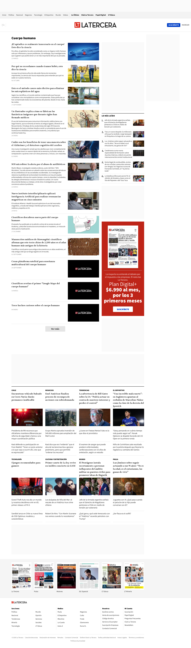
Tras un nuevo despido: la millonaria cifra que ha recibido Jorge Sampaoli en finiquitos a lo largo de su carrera (118, 134)
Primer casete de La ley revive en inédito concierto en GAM (60, 464)
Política (11, 15)
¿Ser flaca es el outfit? (122, 513)
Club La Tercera (87, 15)
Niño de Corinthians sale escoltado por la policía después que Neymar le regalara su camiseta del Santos (128, 447)
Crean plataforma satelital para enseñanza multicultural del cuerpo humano (33, 263)
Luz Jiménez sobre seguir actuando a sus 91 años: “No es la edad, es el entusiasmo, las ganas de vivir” (118, 143)
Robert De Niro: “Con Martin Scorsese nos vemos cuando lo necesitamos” (60, 514)
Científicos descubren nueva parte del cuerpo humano (34, 219)
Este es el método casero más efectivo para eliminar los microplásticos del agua (37, 90)
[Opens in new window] (66, 589)
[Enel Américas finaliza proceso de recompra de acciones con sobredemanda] (60, 417)
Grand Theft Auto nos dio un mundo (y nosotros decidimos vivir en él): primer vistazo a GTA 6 (26, 502)
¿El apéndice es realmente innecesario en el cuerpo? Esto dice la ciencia (37, 46)
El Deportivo (48, 15)
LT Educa (111, 15)
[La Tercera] (21, 589)
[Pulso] (44, 589)
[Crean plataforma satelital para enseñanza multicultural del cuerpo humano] (83, 269)
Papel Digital (101, 15)
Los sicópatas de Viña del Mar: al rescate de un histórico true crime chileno (59, 502)
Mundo (58, 15)
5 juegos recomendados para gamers (25, 464)
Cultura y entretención (56, 459)
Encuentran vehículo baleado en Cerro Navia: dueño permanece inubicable (26, 397)
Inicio (4, 15)
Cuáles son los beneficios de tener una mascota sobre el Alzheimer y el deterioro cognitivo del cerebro (38, 143)
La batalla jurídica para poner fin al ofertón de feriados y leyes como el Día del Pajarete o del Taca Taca (117, 178)
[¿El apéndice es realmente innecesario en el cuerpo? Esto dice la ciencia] (83, 51)
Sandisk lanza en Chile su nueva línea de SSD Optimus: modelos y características (27, 516)
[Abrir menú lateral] (4, 25)
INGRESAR (185, 25)
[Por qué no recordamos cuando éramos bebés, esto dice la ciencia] (83, 73)
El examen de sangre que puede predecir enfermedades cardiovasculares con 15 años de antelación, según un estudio (92, 448)
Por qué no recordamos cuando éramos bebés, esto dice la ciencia (37, 68)
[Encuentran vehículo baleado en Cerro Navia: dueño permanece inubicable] (27, 417)
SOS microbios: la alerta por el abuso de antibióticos (38, 164)
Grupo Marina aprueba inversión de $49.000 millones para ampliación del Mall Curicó (60, 433)
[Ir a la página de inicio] (95, 25)
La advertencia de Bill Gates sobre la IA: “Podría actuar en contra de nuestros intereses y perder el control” (94, 398)
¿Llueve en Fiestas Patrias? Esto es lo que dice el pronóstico (94, 432)
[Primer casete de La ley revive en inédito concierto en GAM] (60, 486)
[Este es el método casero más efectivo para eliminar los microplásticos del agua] (83, 95)
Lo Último (75, 15)
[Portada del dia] (123, 267)
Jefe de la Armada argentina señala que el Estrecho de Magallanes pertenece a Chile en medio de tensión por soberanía (117, 123)
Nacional (19, 15)
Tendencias (84, 390)
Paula (115, 459)
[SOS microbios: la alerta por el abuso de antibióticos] (83, 171)
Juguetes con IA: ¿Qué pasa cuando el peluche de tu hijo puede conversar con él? (127, 502)
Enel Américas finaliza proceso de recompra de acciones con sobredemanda (59, 397)
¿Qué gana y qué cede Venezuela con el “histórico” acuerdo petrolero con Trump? (94, 516)
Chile (13, 390)
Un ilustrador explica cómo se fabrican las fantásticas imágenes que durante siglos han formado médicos (34, 114)
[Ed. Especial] (89, 589)
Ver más (55, 328)
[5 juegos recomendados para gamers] (27, 486)
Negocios (28, 15)
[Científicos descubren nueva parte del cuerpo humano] (83, 224)
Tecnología (38, 15)
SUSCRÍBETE (123, 309)
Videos (65, 15)
